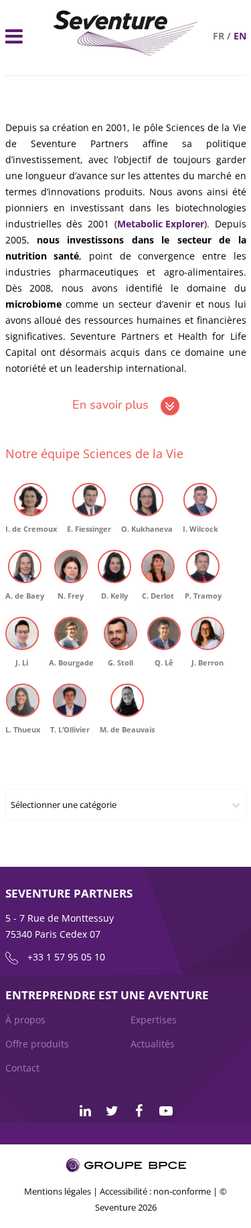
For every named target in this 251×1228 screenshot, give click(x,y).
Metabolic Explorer (160, 223)
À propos (25, 1019)
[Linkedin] (85, 1111)
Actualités (153, 1043)
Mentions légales (57, 1191)
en (240, 35)
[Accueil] (126, 52)
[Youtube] (166, 1111)
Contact (22, 1067)
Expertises (154, 1019)
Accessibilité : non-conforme (155, 1191)
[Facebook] (139, 1111)
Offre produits (37, 1043)
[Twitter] (112, 1111)
